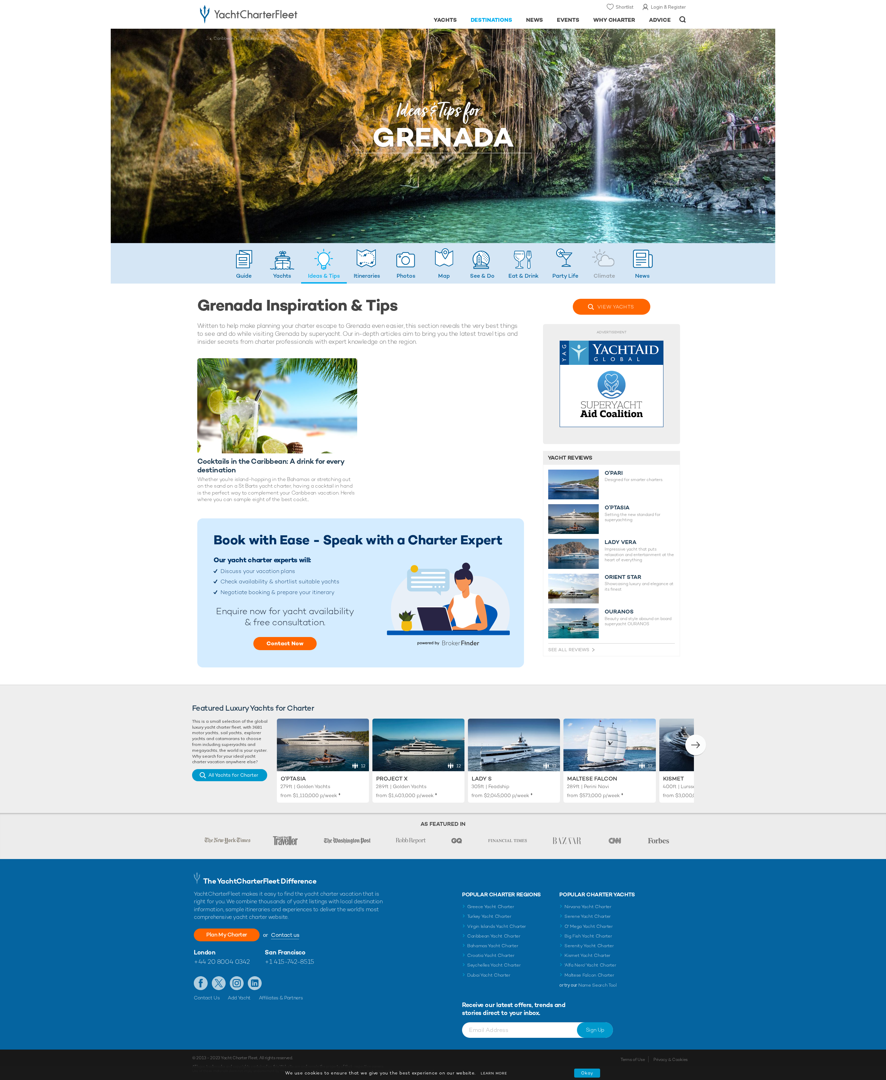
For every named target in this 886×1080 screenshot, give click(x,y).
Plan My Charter (226, 934)
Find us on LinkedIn (255, 983)
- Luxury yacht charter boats (270, 14)
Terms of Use (633, 1059)
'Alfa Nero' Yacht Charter (590, 965)
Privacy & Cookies (670, 1059)
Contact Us (207, 998)
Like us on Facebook (201, 983)
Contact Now (285, 643)
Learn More (494, 1073)
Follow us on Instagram (237, 983)
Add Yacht (239, 998)
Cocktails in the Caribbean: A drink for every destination (270, 465)
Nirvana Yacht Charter (587, 907)
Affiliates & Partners (281, 998)
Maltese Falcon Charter (589, 975)
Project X (392, 778)
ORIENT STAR (623, 577)
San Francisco (285, 952)
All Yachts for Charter (233, 775)
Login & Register (668, 7)
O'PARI (614, 473)
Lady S (482, 778)
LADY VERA (620, 542)
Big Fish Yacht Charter (588, 936)
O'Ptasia (293, 778)
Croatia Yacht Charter (490, 955)
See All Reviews (568, 650)
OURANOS (619, 612)
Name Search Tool (597, 985)
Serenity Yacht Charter (589, 946)
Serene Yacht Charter (587, 916)
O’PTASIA (617, 508)
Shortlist (624, 7)
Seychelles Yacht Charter (494, 965)
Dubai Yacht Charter (488, 975)
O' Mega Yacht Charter (588, 926)
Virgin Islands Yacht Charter (496, 926)
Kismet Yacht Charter (587, 955)
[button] (695, 745)
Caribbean (224, 38)
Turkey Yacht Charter (489, 916)
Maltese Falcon (592, 778)
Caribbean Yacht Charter (494, 936)
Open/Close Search (682, 19)
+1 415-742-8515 (289, 962)
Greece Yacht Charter (490, 907)
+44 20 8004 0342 (222, 962)
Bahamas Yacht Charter (492, 946)
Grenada (288, 38)
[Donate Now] (611, 384)
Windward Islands (257, 38)
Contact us (285, 935)
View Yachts (615, 307)
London (204, 952)
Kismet (673, 778)
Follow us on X (219, 983)
